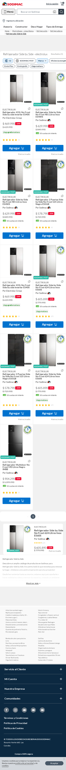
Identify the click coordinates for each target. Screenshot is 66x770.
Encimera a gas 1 (11, 617)
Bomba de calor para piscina (16, 638)
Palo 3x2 (41, 632)
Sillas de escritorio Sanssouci (48, 653)
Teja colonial (42, 613)
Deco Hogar (37, 27)
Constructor (21, 27)
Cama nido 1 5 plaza (45, 660)
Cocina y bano (11, 648)
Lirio (7, 641)
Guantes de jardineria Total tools (17, 629)
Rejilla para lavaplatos (13, 613)
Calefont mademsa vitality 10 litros (17, 615)
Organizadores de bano (46, 648)
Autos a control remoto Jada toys (17, 622)
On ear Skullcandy (12, 658)
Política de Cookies (14, 728)
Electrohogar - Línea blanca (23, 31)
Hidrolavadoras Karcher (46, 629)
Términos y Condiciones (16, 718)
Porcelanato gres (12, 632)
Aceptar (54, 763)
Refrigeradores (56, 31)
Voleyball (9, 650)
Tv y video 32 (42, 620)
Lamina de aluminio (45, 641)
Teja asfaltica (42, 658)
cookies (5, 765)
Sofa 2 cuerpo (10, 653)
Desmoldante (10, 627)
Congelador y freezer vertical (48, 615)
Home (7, 31)
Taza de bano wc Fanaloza (15, 655)
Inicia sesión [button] (52, 3)
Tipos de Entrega (54, 27)
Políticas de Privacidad (15, 723)
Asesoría (7, 27)
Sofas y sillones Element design (49, 643)
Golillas (41, 638)
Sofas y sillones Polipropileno (16, 646)
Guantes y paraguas (45, 650)
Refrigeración (42, 31)
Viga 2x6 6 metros (12, 660)
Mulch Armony (43, 610)
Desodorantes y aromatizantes (16, 625)
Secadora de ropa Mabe (46, 625)
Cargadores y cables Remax (47, 617)
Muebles (41, 646)
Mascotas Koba (11, 620)
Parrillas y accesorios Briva (15, 643)
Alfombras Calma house (46, 627)
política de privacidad (24, 763)
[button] (41, 12)
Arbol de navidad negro (14, 610)
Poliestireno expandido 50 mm (49, 655)
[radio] (4, 140)
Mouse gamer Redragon (46, 622)
